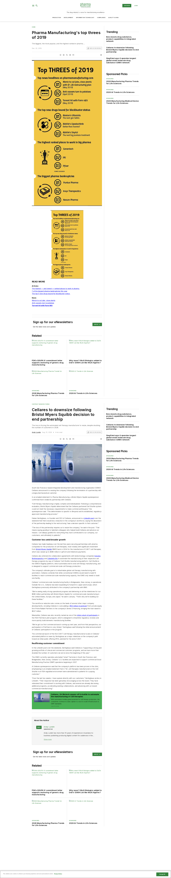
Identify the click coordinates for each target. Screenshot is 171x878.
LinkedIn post (89, 518)
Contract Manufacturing (40, 404)
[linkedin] (64, 55)
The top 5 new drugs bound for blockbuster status (51, 294)
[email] (73, 55)
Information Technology (85, 17)
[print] (101, 55)
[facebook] (60, 55)
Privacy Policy (58, 873)
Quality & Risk (113, 17)
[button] (33, 5)
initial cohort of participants (87, 615)
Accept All (162, 874)
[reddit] (70, 55)
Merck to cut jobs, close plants (43, 300)
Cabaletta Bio (52, 558)
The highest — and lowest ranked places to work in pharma (56, 289)
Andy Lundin (36, 432)
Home (33, 27)
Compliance (101, 17)
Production (56, 17)
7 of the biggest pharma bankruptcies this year (49, 291)
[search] (36, 5)
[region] (85, 874)
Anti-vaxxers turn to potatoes (43, 303)
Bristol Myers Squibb (44, 549)
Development (68, 17)
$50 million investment (78, 606)
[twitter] (67, 55)
